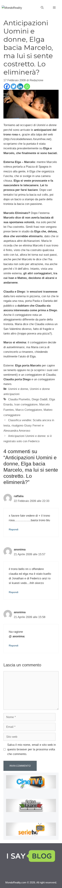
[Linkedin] (20, 86)
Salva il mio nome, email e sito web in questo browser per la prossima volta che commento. (31, 749)
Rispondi (13, 529)
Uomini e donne (18, 389)
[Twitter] (14, 86)
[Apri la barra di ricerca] (42, 7)
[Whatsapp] (27, 86)
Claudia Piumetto (19, 399)
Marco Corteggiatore (29, 409)
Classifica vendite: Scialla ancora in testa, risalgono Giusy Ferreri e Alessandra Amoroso (28, 425)
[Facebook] (7, 86)
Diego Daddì (40, 399)
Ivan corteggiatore (26, 404)
